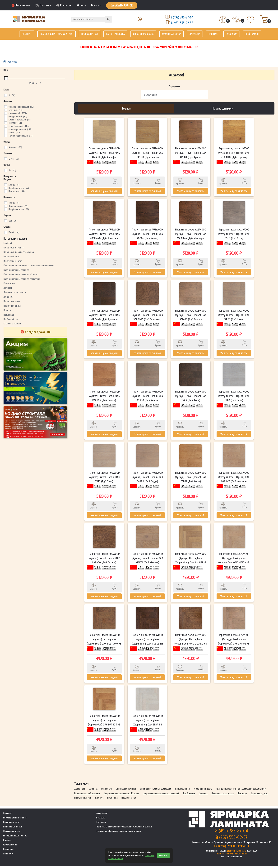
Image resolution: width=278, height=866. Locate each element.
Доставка (45, 5)
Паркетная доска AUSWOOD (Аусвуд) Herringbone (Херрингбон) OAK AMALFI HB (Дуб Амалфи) (191, 560)
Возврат (96, 5)
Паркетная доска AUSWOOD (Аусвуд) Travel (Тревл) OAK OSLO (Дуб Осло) (234, 234)
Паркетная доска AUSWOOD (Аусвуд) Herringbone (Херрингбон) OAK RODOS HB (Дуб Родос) (147, 641)
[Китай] (5, 232)
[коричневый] (5, 113)
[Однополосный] (5, 206)
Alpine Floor (79, 788)
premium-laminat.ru (236, 850)
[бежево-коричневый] (5, 106)
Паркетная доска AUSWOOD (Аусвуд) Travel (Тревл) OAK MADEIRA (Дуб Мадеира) (190, 234)
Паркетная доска (115, 33)
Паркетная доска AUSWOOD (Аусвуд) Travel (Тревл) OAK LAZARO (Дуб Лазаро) (104, 558)
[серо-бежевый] (5, 126)
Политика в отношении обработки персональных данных (124, 826)
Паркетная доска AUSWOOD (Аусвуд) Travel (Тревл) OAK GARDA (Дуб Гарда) (147, 477)
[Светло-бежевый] (5, 119)
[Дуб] (5, 220)
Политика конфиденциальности (231, 853)
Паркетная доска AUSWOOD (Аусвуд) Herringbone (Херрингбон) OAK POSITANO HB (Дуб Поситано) (104, 641)
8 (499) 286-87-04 (182, 17)
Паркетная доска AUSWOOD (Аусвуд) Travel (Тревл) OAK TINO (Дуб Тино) (104, 477)
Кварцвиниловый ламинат (16, 270)
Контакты (66, 5)
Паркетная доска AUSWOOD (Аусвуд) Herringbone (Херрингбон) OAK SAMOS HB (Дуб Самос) (234, 641)
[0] (223, 20)
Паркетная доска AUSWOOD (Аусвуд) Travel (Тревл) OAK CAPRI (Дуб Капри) (190, 477)
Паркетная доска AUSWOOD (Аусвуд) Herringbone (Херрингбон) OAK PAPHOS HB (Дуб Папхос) (104, 722)
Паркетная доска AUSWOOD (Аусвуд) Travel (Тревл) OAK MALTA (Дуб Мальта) (147, 558)
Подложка (231, 33)
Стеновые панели (12, 323)
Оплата (81, 5)
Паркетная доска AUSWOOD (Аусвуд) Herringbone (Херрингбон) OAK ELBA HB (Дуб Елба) (147, 722)
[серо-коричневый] (5, 129)
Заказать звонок (122, 5)
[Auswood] (5, 147)
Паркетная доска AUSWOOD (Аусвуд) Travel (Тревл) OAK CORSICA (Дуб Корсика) (234, 477)
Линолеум (195, 33)
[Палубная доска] (5, 188)
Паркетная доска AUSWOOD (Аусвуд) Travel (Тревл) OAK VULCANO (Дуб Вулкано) (104, 315)
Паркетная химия (12, 305)
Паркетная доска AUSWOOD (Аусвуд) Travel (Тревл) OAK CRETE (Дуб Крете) (234, 315)
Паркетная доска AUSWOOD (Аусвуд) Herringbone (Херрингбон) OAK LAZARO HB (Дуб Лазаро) (190, 641)
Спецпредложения (38, 332)
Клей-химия (252, 33)
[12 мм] (5, 158)
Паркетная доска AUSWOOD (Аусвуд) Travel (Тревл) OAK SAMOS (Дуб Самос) (190, 315)
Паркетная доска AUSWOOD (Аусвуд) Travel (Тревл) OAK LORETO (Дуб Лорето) (147, 153)
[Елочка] (5, 184)
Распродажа (22, 5)
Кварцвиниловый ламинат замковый (22, 279)
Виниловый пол (11, 256)
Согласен (163, 855)
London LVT (106, 788)
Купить (115, 183)
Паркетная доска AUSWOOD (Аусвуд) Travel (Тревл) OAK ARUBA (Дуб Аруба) (190, 153)
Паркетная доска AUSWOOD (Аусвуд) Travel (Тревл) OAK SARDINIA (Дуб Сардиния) (147, 315)
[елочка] (5, 202)
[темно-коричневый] (5, 135)
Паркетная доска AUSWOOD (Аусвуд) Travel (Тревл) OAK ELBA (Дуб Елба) (234, 396)
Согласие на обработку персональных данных (118, 831)
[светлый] (5, 122)
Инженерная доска (143, 33)
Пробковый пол (89, 33)
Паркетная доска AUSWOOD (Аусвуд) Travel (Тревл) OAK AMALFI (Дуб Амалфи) (104, 153)
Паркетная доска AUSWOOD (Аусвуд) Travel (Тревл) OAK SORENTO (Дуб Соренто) (234, 153)
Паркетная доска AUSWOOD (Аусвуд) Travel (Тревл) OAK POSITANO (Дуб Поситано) (104, 234)
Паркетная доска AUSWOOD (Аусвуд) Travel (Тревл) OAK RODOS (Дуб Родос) (147, 234)
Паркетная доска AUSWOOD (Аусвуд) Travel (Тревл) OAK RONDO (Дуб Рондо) (147, 396)
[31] (5, 95)
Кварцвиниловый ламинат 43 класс (21, 274)
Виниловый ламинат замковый (19, 252)
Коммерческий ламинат (15, 817)
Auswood (12, 61)
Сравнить (93, 183)
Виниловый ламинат (14, 247)
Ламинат (27, 33)
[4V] (5, 170)
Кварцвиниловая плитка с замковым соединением (29, 265)
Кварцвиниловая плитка (15, 835)
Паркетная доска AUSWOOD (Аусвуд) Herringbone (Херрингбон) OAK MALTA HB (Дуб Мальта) (234, 560)
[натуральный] (5, 116)
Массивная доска (171, 33)
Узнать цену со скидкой (104, 191)
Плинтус (213, 33)
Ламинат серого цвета (15, 292)
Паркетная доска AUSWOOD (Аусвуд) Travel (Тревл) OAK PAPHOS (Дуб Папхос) (104, 396)
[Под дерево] (5, 191)
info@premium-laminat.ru (233, 846)
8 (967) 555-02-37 (182, 23)
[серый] (5, 132)
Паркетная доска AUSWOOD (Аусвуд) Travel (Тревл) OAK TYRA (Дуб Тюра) (190, 396)
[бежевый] (5, 110)
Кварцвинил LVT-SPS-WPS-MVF (56, 33)
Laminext (8, 243)
